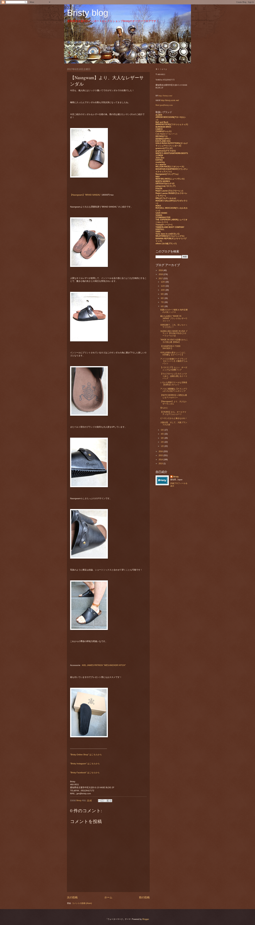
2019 (161, 270)
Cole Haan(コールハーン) (166, 134)
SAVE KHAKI (161, 213)
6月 (162, 306)
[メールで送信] (99, 800)
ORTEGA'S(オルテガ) (165, 183)
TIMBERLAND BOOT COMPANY (170, 227)
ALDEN (159, 115)
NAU (158, 176)
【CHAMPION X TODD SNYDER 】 (170, 347)
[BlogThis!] (102, 800)
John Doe (160, 158)
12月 (163, 282)
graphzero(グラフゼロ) (166, 151)
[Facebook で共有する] (107, 800)
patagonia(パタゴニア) (165, 186)
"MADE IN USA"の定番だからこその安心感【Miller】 (174, 341)
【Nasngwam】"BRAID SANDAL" (85, 195)
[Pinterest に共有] (110, 800)
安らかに (164, 408)
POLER (159, 188)
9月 (162, 294)
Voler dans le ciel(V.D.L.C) (167, 234)
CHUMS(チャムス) (163, 131)
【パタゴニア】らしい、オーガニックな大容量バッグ (173, 368)
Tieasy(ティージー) (164, 225)
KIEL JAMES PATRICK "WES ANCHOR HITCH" (104, 665)
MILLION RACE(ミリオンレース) (170, 166)
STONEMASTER (163, 217)
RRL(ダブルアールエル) (166, 198)
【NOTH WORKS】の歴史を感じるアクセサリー (173, 396)
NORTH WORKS (163, 181)
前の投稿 (144, 897)
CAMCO (159, 129)
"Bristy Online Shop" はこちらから (86, 755)
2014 (161, 459)
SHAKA (159, 215)
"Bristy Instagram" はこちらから (85, 764)
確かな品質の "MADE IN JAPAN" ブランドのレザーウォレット (173, 318)
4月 (162, 434)
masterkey (160, 162)
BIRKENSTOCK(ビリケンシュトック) (172, 124)
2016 (161, 451)
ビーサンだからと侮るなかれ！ (174, 418)
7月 (162, 302)
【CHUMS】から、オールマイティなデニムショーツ (173, 413)
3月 (162, 438)
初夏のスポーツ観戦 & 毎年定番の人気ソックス (174, 311)
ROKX (158, 206)
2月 (162, 442)
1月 (162, 446)
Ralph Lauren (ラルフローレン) (169, 191)
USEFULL (160, 229)
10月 (163, 290)
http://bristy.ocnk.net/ (170, 100)
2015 (161, 455)
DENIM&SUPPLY (163, 139)
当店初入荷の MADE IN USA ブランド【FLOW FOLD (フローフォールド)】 (173, 333)
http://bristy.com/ (165, 96)
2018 (161, 274)
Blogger (145, 919)
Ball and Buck (162, 122)
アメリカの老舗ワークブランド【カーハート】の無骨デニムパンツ (173, 361)
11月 (163, 286)
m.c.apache (161, 164)
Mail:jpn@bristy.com (164, 105)
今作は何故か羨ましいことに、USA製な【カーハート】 (173, 353)
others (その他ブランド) (166, 243)
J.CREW (159, 155)
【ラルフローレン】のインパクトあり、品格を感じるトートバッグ (173, 376)
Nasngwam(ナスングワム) (167, 174)
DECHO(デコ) (161, 136)
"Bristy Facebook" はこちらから (85, 772)
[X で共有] (105, 800)
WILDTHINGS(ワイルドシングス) (170, 236)
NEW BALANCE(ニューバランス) (170, 179)
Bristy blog (87, 13)
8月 (162, 298)
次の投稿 (72, 897)
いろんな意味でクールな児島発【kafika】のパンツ (173, 383)
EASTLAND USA (163, 141)
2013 (161, 463)
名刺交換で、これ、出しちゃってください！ (173, 326)
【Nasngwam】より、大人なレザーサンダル (173, 402)
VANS (158, 231)
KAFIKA (159, 160)
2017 (161, 278)
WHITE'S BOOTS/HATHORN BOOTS (172, 153)
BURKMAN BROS (163, 127)
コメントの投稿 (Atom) (82, 903)
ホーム (108, 897)
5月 (162, 430)
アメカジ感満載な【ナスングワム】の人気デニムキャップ (173, 390)
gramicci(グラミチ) (164, 148)
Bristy (176, 477)
